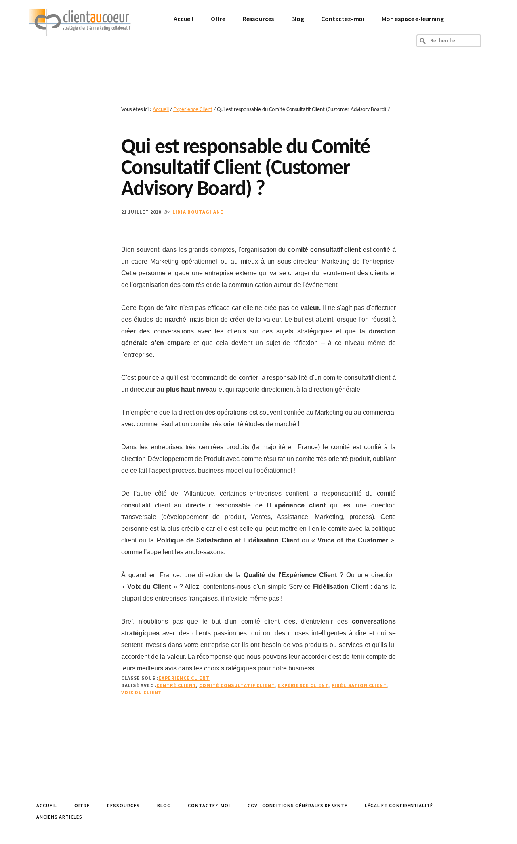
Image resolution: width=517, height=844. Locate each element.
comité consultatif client (237, 685)
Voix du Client (141, 692)
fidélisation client (359, 685)
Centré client (175, 685)
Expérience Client (183, 678)
